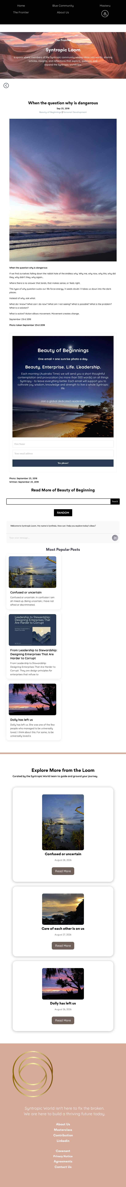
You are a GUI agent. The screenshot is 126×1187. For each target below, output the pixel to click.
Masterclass (63, 1130)
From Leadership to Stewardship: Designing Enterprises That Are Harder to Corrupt (33, 654)
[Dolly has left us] (32, 699)
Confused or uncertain (25, 592)
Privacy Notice (63, 1156)
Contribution (63, 1135)
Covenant (63, 1151)
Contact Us (63, 1167)
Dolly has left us (21, 720)
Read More (63, 871)
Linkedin (63, 1141)
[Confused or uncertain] (32, 572)
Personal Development (75, 112)
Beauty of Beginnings (50, 112)
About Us (63, 1124)
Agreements (63, 1161)
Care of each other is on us (63, 929)
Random (63, 512)
